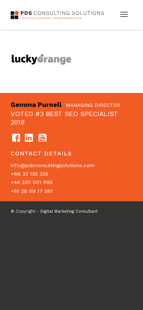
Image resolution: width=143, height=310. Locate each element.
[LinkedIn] (29, 138)
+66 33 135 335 (29, 174)
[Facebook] (16, 138)
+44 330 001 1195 (32, 182)
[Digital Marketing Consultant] (59, 14)
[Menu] (124, 15)
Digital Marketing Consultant (69, 211)
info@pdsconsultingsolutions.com (53, 165)
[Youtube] (42, 138)
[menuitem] (124, 15)
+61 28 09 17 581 (31, 191)
